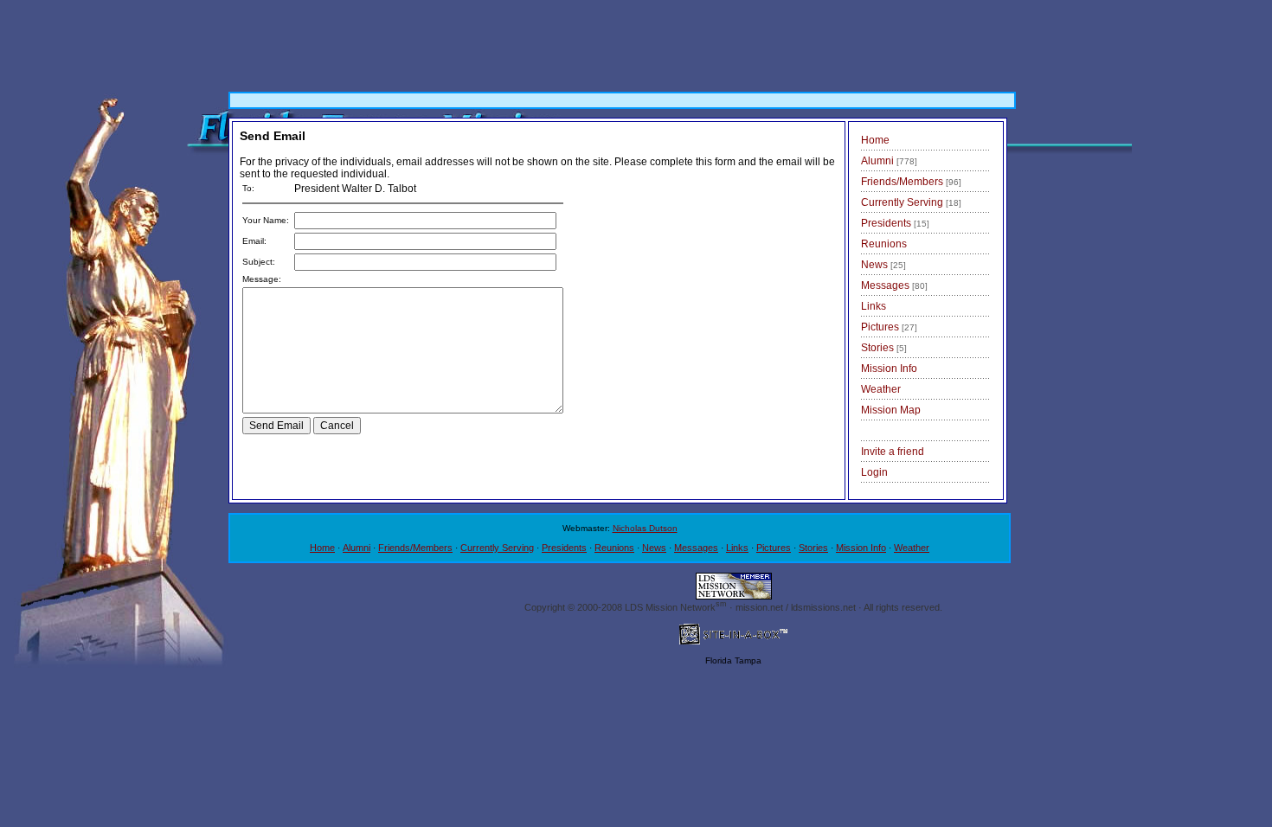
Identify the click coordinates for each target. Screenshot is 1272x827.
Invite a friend (892, 452)
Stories (884, 348)
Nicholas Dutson (645, 528)
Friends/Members (911, 182)
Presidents (895, 223)
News (883, 265)
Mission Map (891, 410)
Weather (881, 389)
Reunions (884, 244)
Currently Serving (911, 202)
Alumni (889, 161)
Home (875, 140)
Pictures (889, 327)
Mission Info (889, 368)
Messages (894, 285)
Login (874, 472)
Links (873, 306)
